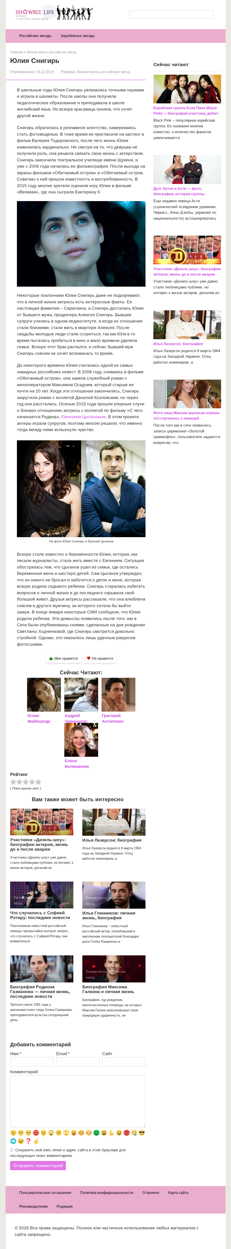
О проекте (150, 1193)
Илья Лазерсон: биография (111, 840)
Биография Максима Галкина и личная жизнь (108, 989)
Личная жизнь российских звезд (103, 72)
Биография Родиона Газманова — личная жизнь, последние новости (40, 991)
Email (63, 1053)
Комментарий (24, 1071)
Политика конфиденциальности (106, 1193)
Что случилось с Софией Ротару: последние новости (40, 915)
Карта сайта (178, 1193)
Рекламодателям (33, 1206)
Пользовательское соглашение (45, 1193)
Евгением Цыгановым (83, 416)
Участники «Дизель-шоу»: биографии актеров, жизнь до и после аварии (39, 844)
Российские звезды (35, 36)
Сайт (107, 1053)
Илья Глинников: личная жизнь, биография (108, 915)
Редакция (65, 1206)
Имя (15, 1053)
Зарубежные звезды (77, 36)
